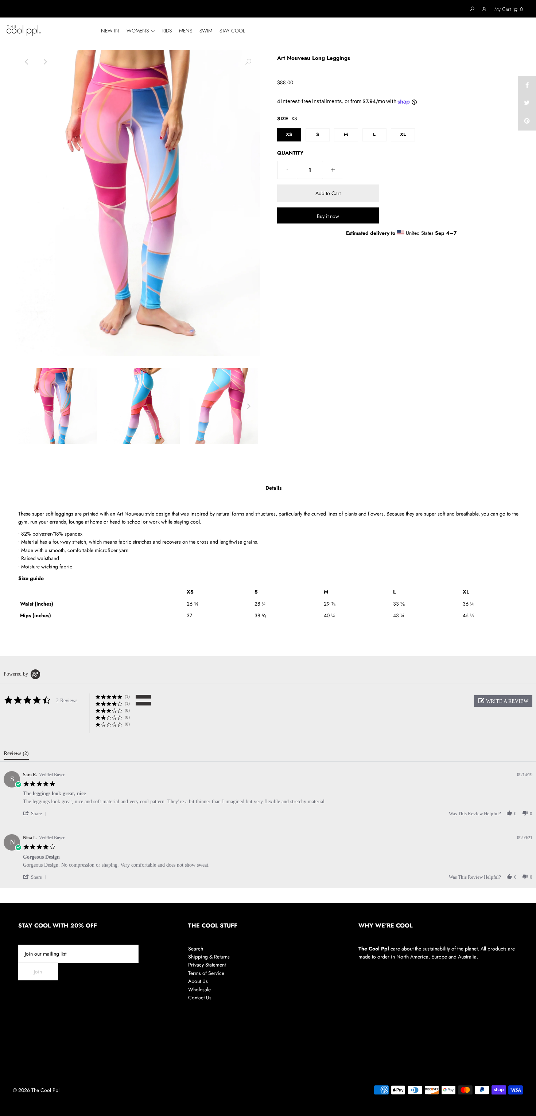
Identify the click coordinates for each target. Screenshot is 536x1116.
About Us (198, 981)
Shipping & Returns (209, 956)
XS (289, 134)
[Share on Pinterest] (527, 121)
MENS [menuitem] (185, 30)
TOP (523, 1107)
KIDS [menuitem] (167, 30)
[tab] (16, 755)
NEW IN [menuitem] (110, 30)
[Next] (45, 62)
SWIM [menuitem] (205, 30)
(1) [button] (127, 696)
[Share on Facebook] (527, 85)
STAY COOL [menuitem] (232, 30)
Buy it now (328, 216)
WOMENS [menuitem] (138, 30)
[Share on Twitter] (527, 103)
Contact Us (199, 997)
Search (195, 948)
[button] (503, 701)
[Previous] (27, 62)
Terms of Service (206, 973)
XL (403, 134)
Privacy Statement (207, 964)
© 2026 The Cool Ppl (36, 1090)
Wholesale (199, 989)
